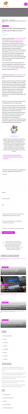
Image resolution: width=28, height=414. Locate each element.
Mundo (5, 339)
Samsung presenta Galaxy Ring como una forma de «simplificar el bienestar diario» (12, 322)
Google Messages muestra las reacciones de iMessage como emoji (13, 287)
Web (3, 204)
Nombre (4, 192)
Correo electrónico (6, 198)
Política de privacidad (8, 407)
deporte (5, 352)
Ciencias (5, 345)
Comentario (4, 174)
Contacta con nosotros (8, 397)
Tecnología (12, 19)
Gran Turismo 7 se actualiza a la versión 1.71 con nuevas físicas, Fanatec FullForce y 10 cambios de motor (13, 369)
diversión (5, 355)
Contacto (5, 359)
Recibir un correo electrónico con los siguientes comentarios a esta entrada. (12, 222)
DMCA (4, 401)
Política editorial (7, 404)
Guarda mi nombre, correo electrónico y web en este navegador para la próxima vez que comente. (13, 214)
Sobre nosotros (6, 394)
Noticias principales (7, 335)
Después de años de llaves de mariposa (16, 51)
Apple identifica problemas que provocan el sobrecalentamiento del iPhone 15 (13, 305)
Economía (5, 342)
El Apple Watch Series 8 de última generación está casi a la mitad (10, 270)
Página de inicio (5, 19)
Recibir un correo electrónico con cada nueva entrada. (13, 228)
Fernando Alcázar (5, 273)
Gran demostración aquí (7, 67)
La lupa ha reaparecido (19, 38)
